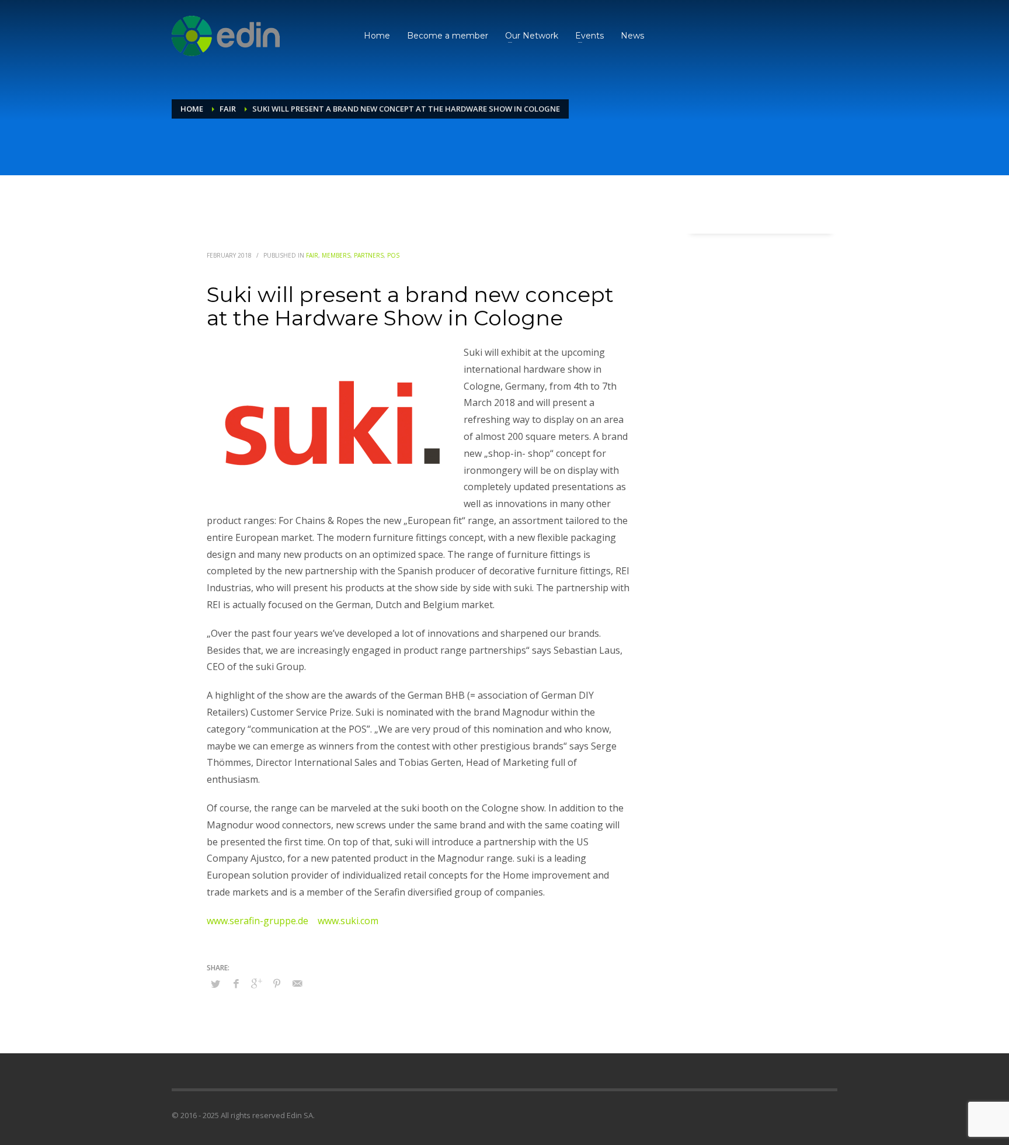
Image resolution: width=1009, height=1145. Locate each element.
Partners (369, 255)
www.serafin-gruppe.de (257, 920)
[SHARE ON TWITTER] (215, 984)
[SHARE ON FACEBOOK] (236, 983)
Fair (312, 255)
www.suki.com (348, 920)
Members (336, 255)
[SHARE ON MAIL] (297, 983)
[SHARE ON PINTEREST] (277, 983)
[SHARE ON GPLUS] (256, 983)
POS (393, 255)
